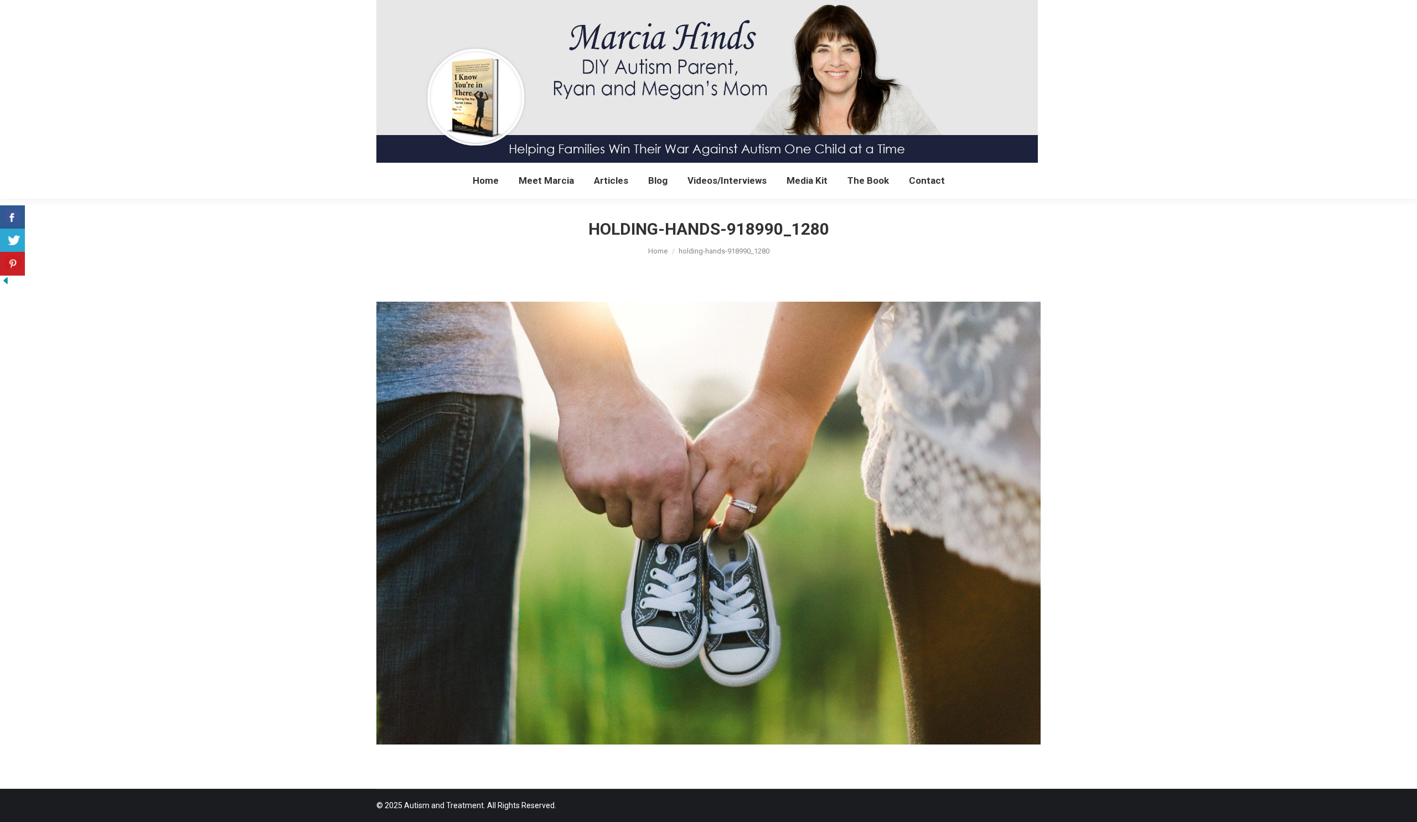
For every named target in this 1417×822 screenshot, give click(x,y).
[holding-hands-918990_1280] (708, 523)
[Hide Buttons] (5, 282)
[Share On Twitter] (12, 240)
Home (658, 251)
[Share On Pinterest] (12, 264)
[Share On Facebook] (12, 217)
